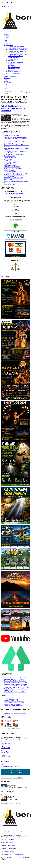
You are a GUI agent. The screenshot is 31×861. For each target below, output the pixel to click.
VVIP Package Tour (9, 184)
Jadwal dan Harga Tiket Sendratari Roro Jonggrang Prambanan (13, 108)
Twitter (6, 34)
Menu (5, 40)
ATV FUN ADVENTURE (11, 135)
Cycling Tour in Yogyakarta (15, 62)
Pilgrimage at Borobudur (11, 165)
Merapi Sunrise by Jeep (14, 67)
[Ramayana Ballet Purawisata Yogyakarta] (15, 319)
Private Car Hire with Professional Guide (15, 713)
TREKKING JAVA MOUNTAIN (13, 178)
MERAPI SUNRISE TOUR (12, 167)
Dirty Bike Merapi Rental (11, 164)
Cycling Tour (7, 160)
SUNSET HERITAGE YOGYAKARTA (15, 173)
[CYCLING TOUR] (15, 570)
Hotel (5, 75)
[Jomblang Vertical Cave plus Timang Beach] (15, 547)
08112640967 (15, 210)
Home (5, 41)
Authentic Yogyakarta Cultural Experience (15, 137)
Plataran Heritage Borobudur (12, 704)
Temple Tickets (8, 82)
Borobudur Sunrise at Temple (16, 46)
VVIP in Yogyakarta (13, 73)
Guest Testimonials (9, 86)
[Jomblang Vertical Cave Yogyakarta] (15, 486)
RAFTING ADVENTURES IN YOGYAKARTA (13, 169)
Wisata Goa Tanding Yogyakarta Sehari (14, 692)
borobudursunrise (5, 761)
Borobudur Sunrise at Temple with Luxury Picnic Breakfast (17, 51)
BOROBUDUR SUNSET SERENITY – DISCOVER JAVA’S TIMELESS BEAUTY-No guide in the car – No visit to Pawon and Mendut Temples (16, 688)
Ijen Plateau (11, 60)
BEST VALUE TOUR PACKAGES (14, 154)
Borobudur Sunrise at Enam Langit (17, 54)
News (5, 84)
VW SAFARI (8, 179)
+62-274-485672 (5, 743)
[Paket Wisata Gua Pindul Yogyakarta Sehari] (15, 524)
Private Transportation (10, 76)
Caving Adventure (13, 59)
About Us (6, 43)
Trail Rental (11, 65)
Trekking (10, 70)
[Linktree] (15, 670)
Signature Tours (8, 45)
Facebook (6, 35)
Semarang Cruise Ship (14, 68)
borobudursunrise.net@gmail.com (10, 766)
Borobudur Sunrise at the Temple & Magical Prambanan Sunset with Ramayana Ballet (16, 683)
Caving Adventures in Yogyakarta (13, 157)
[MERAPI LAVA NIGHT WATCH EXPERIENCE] (15, 608)
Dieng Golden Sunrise (10, 162)
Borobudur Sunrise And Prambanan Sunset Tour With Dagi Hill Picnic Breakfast (16, 678)
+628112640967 (5, 6)
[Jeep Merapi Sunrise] (15, 631)
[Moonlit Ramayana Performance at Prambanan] (15, 400)
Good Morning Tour (13, 57)
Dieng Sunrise (11, 63)
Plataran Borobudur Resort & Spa (13, 705)
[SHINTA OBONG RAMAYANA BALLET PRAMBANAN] (15, 440)
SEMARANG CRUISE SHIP (12, 171)
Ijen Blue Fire (8, 159)
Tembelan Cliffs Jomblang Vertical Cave (15, 681)
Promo (6, 81)
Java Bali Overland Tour (14, 71)
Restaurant (7, 78)
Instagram (6, 37)
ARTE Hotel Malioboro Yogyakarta (14, 701)
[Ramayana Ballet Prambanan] (15, 359)
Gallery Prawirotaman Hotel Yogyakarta (15, 702)
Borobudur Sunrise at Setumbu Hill (17, 49)
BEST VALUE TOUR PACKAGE (17, 48)
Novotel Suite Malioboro (11, 699)
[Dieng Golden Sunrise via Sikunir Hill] (15, 590)
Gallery (6, 79)
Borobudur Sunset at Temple (15, 56)
